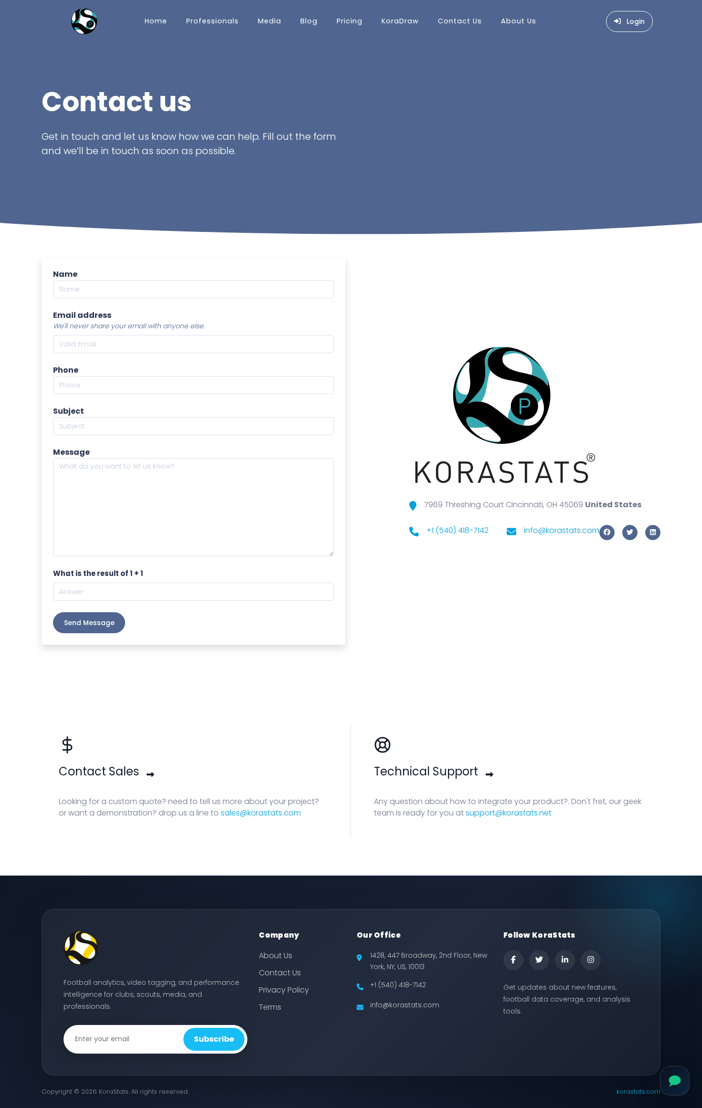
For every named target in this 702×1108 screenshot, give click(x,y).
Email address (82, 315)
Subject (68, 411)
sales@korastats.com (261, 812)
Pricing (349, 21)
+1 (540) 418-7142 (457, 530)
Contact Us (460, 21)
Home (156, 21)
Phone (65, 370)
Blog (309, 21)
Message (71, 452)
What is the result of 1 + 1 (98, 573)
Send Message (89, 622)
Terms (270, 1007)
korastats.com (638, 1091)
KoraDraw (400, 21)
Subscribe (214, 1039)
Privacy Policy (284, 989)
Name (65, 274)
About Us (518, 21)
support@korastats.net (509, 812)
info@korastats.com (561, 530)
